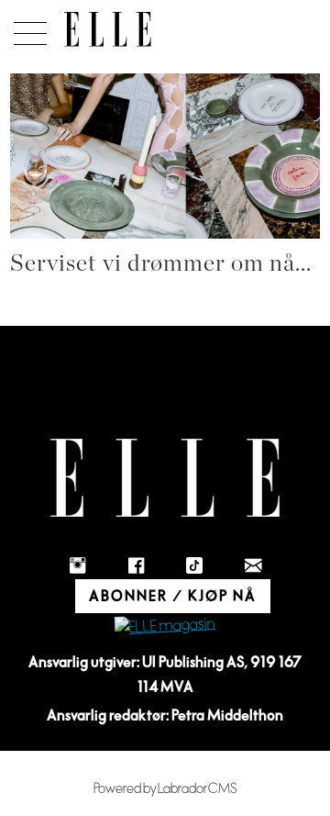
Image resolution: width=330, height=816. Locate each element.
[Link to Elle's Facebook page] (136, 565)
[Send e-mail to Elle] (253, 565)
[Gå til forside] (107, 29)
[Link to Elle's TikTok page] (194, 565)
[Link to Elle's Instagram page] (77, 565)
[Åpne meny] (27, 28)
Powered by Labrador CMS (165, 789)
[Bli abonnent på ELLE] (165, 626)
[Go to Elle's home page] (165, 478)
